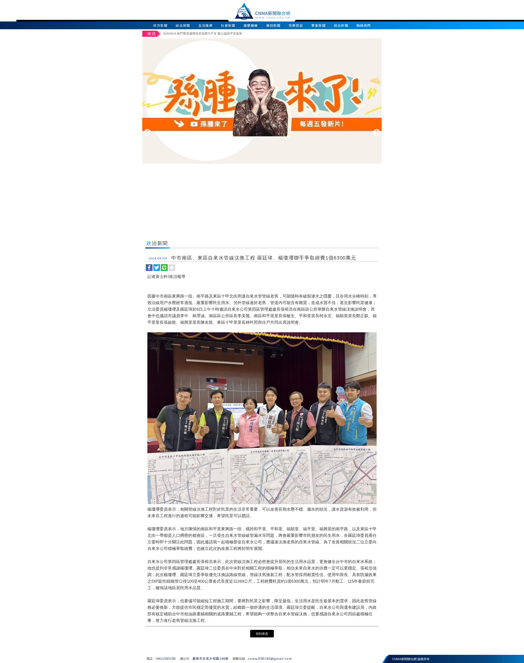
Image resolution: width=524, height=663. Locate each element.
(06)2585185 (166, 658)
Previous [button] (147, 133)
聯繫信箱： (240, 658)
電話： (151, 658)
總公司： (186, 658)
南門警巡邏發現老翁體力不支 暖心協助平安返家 (202, 33)
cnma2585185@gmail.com (270, 658)
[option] (272, 34)
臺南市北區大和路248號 (210, 658)
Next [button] (377, 133)
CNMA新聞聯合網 (262, 10)
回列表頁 (262, 633)
